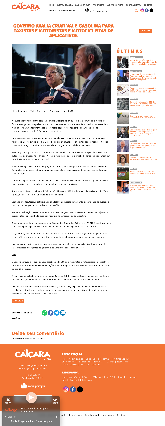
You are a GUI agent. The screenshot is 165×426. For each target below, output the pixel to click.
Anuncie (110, 362)
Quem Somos (75, 377)
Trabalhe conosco (69, 365)
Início (51, 5)
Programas (98, 5)
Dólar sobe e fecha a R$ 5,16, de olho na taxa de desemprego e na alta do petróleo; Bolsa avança (143, 104)
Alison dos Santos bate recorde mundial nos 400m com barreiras (142, 173)
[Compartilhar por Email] (63, 313)
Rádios (87, 377)
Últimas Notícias (115, 5)
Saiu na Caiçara (82, 5)
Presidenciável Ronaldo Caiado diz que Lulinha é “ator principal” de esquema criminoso (143, 145)
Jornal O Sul (109, 377)
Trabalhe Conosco (69, 380)
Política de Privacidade (90, 365)
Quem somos (68, 362)
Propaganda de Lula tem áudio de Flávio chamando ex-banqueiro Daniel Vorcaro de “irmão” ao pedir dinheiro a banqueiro (143, 77)
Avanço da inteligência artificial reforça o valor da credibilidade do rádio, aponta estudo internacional (143, 62)
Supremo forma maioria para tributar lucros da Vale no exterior (143, 117)
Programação (99, 362)
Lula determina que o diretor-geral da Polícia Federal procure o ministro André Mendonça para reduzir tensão (143, 133)
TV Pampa (97, 377)
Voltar (146, 31)
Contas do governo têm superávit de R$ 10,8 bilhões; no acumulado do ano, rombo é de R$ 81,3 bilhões (143, 90)
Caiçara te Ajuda (65, 5)
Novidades (122, 377)
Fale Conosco (123, 362)
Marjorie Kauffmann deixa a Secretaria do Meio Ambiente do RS (143, 159)
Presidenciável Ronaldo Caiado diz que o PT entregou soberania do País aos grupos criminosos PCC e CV (143, 188)
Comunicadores (83, 362)
